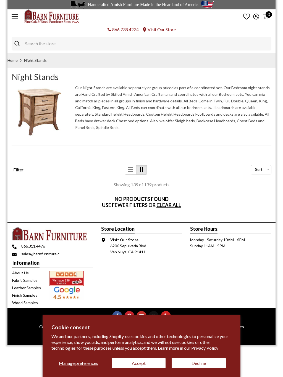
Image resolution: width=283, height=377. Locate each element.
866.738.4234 (125, 29)
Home (12, 60)
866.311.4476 (33, 246)
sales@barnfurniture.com (43, 253)
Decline (199, 363)
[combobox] (146, 43)
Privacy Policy (204, 348)
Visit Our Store (162, 29)
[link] (39, 112)
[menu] (15, 16)
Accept (139, 363)
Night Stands (35, 60)
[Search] (141, 44)
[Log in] (256, 16)
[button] (130, 169)
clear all (168, 205)
